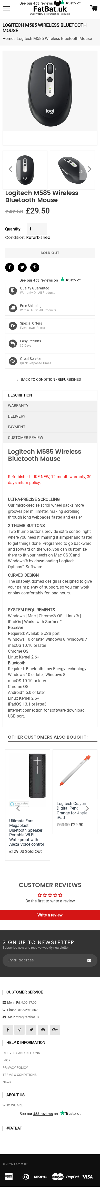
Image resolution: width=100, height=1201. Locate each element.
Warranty (18, 405)
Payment (16, 427)
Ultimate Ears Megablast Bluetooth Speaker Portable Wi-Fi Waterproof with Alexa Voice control (26, 832)
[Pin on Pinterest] (34, 267)
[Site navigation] (6, 8)
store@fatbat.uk (27, 1017)
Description (20, 395)
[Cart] (93, 8)
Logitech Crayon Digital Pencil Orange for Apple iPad (72, 810)
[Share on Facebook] (9, 267)
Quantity (13, 229)
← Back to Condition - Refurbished (48, 379)
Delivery (16, 416)
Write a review (50, 915)
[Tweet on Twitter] (22, 267)
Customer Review (25, 437)
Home (8, 38)
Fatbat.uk (20, 1164)
